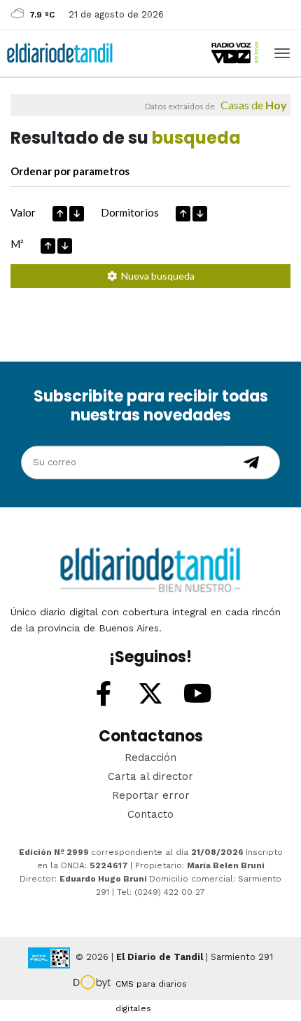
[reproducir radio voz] (236, 53)
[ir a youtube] (197, 694)
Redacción (150, 757)
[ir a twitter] (150, 694)
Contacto (150, 814)
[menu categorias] (282, 52)
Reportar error (151, 795)
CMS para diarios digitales (151, 986)
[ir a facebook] (103, 694)
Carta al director (150, 776)
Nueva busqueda (156, 276)
